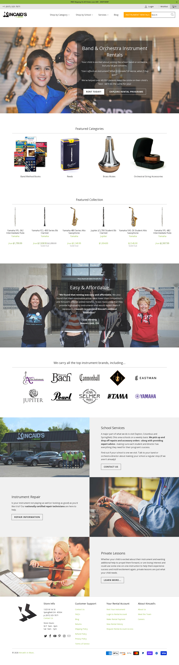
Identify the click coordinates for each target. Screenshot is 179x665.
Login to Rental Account (117, 614)
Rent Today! (93, 91)
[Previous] (5, 228)
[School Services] (45, 447)
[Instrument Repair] (134, 507)
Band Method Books (30, 157)
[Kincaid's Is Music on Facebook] (50, 636)
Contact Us (111, 466)
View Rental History (115, 624)
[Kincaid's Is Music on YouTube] (55, 636)
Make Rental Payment (116, 619)
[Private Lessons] (45, 566)
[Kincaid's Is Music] (16, 15)
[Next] (173, 228)
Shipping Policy (81, 629)
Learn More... (112, 580)
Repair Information (27, 517)
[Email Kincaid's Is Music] (69, 636)
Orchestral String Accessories (148, 157)
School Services (113, 427)
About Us (142, 609)
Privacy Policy (81, 638)
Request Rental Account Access (120, 629)
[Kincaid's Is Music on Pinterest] (60, 636)
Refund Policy (81, 634)
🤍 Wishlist (163, 6)
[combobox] (162, 15)
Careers (141, 619)
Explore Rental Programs (126, 91)
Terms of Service (82, 643)
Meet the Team (144, 614)
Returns (78, 624)
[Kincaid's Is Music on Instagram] (64, 636)
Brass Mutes (109, 157)
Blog (77, 619)
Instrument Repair (26, 496)
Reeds (69, 157)
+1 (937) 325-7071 (11, 6)
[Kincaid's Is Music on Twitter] (46, 636)
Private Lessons (113, 553)
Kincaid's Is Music (26, 652)
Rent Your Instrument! (116, 609)
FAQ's (77, 614)
